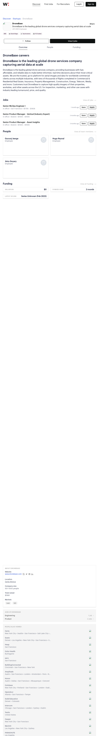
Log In (79, 4)
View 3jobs (72, 41)
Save (84, 107)
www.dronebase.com (13, 574)
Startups (17, 19)
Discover (36, 4)
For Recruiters (63, 4)
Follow (28, 41)
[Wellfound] (6, 4)
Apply (92, 107)
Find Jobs (48, 4)
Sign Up (91, 4)
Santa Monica (10, 582)
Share (92, 24)
